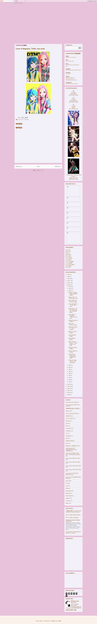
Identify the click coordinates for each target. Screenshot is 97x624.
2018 (68, 278)
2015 (68, 284)
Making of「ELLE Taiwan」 (72, 332)
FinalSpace (68, 435)
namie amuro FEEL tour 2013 (73, 458)
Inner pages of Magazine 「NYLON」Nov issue (72, 316)
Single (67, 498)
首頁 (38, 166)
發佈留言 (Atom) (39, 170)
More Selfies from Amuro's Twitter (72, 301)
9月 (70, 365)
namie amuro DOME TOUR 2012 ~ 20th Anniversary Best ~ (73, 454)
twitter (67, 503)
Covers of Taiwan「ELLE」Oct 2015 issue (72, 361)
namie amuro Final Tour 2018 (73, 462)
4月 (70, 375)
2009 (68, 394)
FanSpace (68, 430)
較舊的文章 (58, 166)
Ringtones (68, 493)
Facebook (68, 428)
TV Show (68, 500)
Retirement (68, 490)
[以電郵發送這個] (21, 117)
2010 (68, 392)
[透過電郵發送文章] (19, 117)
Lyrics (67, 443)
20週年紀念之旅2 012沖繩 (72, 408)
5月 (70, 373)
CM (66, 423)
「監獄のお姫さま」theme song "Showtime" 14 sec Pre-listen (73, 511)
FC (66, 433)
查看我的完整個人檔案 (71, 610)
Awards (67, 421)
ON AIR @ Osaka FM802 (72, 348)
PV (66, 483)
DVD (67, 426)
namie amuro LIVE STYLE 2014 (73, 469)
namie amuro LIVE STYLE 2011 (73, 465)
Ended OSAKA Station (71, 339)
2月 (70, 379)
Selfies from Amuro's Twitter (72, 324)
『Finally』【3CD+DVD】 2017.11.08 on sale (73, 94)
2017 (68, 280)
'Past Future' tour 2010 (71, 402)
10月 (70, 290)
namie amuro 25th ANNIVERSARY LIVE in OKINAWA (71, 449)
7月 (70, 369)
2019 (68, 276)
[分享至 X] (24, 117)
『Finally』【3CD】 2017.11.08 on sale (73, 107)
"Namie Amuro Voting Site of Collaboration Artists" (72, 356)
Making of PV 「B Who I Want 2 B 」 (73, 298)
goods (67, 438)
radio (67, 485)
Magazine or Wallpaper (24, 119)
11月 (70, 288)
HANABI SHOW (69, 440)
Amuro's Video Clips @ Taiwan (73, 514)
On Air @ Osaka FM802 (72, 335)
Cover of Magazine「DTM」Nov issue (72, 305)
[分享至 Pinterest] (27, 117)
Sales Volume (69, 495)
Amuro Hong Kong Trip (71, 413)
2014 (68, 384)
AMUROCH (68, 416)
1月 (70, 381)
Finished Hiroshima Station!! (73, 321)
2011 (68, 390)
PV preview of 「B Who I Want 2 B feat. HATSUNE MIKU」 (72, 310)
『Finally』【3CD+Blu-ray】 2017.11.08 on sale (73, 101)
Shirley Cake (76, 601)
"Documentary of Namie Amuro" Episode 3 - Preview (73, 532)
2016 (68, 282)
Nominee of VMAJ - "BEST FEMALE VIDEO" (73, 294)
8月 (70, 367)
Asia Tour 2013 (69, 418)
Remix (67, 488)
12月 (70, 286)
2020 (68, 274)
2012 (68, 388)
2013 (68, 386)
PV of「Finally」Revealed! (72, 517)
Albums (67, 411)
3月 (70, 377)
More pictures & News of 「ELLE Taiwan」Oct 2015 (72, 343)
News (67, 480)
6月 (70, 371)
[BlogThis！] (23, 117)
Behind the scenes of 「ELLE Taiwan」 (72, 328)
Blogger (57, 621)
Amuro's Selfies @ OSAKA (72, 351)
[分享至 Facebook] (26, 117)
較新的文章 (19, 166)
